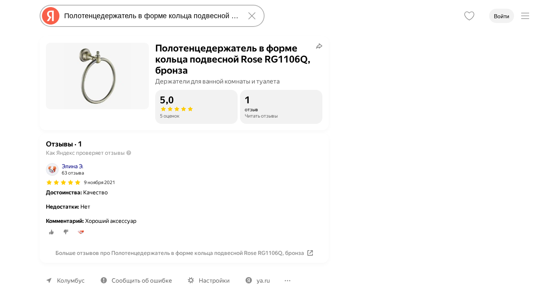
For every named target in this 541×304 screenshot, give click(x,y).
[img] (63, 182)
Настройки (214, 280)
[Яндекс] (50, 16)
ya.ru (263, 280)
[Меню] (525, 16)
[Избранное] (469, 16)
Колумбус (71, 280)
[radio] (51, 232)
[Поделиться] (319, 46)
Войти (501, 16)
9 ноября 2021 (99, 182)
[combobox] (150, 16)
